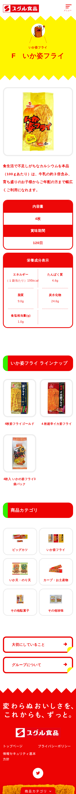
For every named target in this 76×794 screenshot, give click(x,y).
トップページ (13, 746)
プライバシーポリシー (54, 746)
